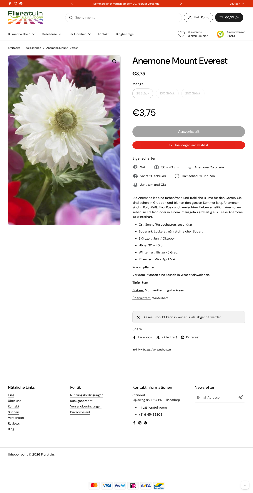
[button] (229, 17)
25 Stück (142, 93)
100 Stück (167, 93)
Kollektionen (33, 48)
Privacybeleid (80, 412)
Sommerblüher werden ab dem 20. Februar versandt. (126, 3)
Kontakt (13, 406)
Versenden (16, 418)
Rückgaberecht (81, 401)
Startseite (14, 48)
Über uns (14, 401)
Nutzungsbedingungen (86, 395)
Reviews (14, 423)
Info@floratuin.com (153, 407)
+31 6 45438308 (150, 414)
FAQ (11, 395)
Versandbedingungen (85, 406)
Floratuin (47, 454)
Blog (11, 429)
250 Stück (193, 93)
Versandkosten (161, 349)
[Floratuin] (25, 17)
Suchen (13, 412)
